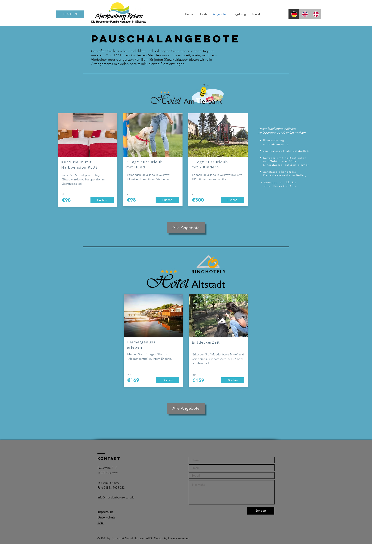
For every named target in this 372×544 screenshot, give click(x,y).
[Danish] (315, 14)
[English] (304, 14)
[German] (293, 14)
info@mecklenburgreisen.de (115, 497)
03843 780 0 (111, 483)
